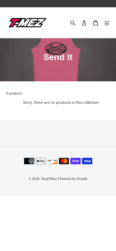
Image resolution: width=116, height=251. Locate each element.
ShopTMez (49, 179)
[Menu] (106, 23)
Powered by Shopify (72, 179)
